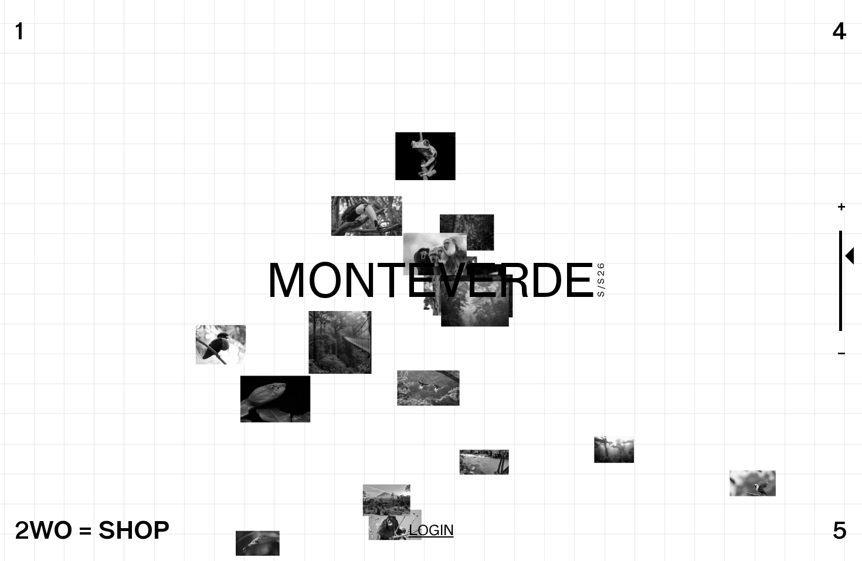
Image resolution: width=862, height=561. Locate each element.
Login (431, 530)
